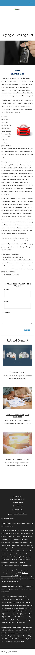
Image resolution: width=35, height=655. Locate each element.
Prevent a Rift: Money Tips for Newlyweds (17, 416)
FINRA (3, 592)
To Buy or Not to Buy (17, 372)
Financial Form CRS (9, 519)
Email (6, 301)
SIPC (7, 592)
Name (6, 290)
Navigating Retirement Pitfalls (17, 459)
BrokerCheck (10, 526)
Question (6, 313)
